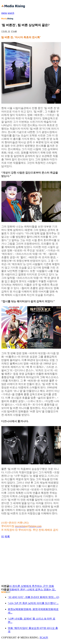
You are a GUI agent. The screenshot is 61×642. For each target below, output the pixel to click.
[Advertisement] (27, 546)
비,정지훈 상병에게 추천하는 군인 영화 (31, 586)
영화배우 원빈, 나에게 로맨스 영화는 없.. (32, 589)
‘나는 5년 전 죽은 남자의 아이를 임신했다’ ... (33, 603)
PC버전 (44, 637)
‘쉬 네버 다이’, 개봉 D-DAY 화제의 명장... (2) (33, 597)
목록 (7, 536)
